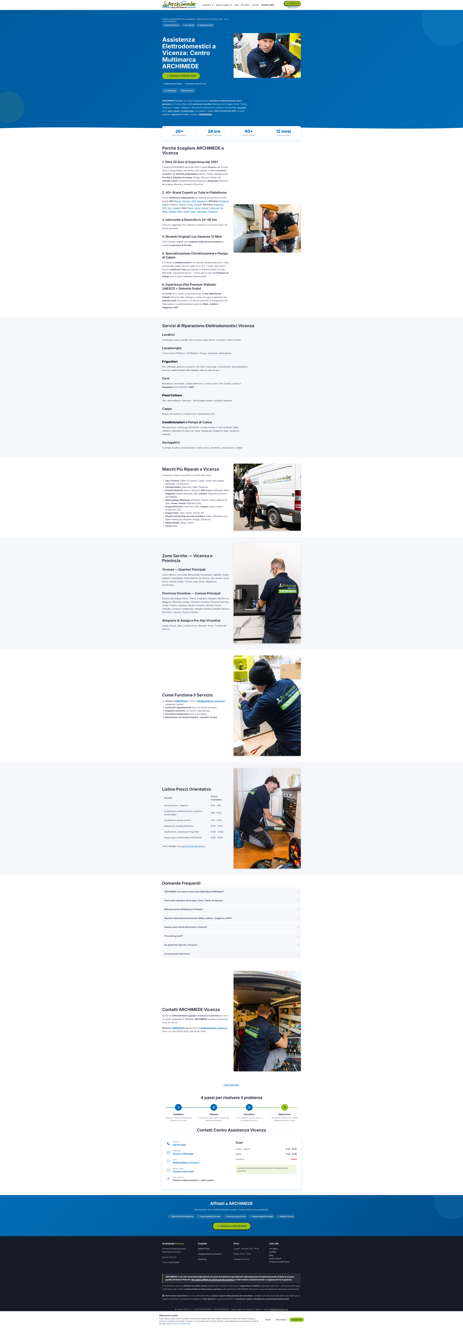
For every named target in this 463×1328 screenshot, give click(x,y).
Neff (194, 201)
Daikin (193, 211)
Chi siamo (245, 5)
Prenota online (267, 5)
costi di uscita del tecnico (193, 846)
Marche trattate (222, 5)
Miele (164, 211)
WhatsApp (171, 91)
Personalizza (281, 1320)
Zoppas (176, 208)
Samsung (214, 208)
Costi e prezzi (275, 1258)
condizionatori (187, 111)
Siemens (186, 201)
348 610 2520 (179, 1145)
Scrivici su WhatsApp (183, 1153)
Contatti (255, 5)
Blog (236, 5)
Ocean (190, 204)
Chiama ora (294, 3)
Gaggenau (202, 201)
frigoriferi (241, 107)
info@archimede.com (279, 1309)
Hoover (204, 208)
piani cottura (173, 111)
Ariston (182, 204)
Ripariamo (206, 5)
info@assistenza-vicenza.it (211, 701)
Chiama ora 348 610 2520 (182, 75)
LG (221, 208)
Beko (179, 211)
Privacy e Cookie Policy (279, 1262)
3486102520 (205, 114)
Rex (169, 208)
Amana (197, 204)
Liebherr (172, 211)
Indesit (165, 204)
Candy (197, 208)
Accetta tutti (297, 1320)
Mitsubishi (202, 211)
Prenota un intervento (183, 1171)
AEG (164, 208)
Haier (190, 208)
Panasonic (213, 211)
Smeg (186, 211)
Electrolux (219, 204)
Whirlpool (224, 201)
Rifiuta (268, 1320)
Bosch (178, 201)
